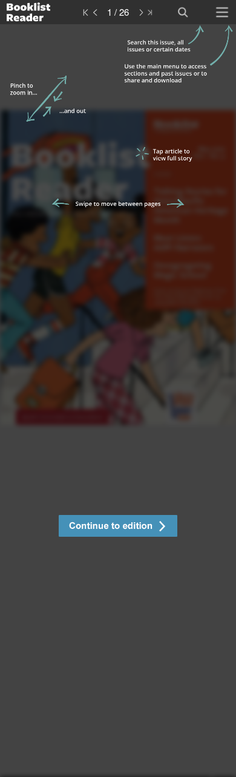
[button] (118, 527)
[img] (118, 400)
